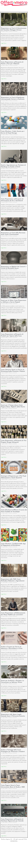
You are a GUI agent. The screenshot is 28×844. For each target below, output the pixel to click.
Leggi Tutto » (4, 43)
